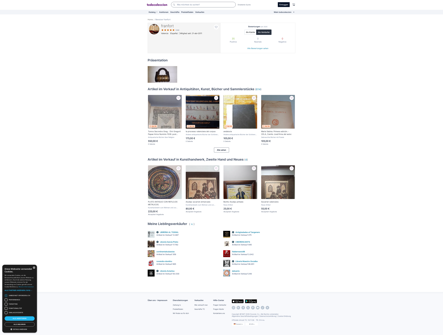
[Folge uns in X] (248, 307)
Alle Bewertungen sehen (257, 48)
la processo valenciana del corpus (201, 131)
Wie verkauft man (201, 305)
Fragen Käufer (218, 309)
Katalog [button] (152, 12)
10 (191, 224)
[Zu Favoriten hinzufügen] (216, 27)
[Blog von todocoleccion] (267, 307)
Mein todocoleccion (282, 12)
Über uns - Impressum (157, 300)
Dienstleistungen (180, 300)
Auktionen (163, 12)
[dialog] (19, 299)
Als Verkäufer (264, 32)
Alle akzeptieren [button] (19, 318)
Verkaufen (199, 12)
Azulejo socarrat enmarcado (198, 202)
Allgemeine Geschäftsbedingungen (245, 316)
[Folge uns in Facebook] (243, 307)
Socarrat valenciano (270, 202)
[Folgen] (178, 98)
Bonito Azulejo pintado (233, 202)
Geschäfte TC (199, 309)
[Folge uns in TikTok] (262, 307)
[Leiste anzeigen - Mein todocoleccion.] (293, 12)
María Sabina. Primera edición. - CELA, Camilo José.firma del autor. (276, 132)
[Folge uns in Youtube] (257, 307)
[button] (20, 290)
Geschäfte (174, 12)
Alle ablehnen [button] (19, 324)
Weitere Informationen (26, 287)
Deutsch (239, 324)
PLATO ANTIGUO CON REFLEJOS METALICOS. (162, 203)
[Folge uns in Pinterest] (253, 307)
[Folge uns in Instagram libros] (238, 307)
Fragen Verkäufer (219, 305)
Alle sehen (221, 150)
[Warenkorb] (293, 4)
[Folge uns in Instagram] (233, 307)
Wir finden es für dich (181, 313)
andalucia (227, 131)
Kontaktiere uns (219, 313)
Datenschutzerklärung (268, 316)
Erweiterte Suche (244, 5)
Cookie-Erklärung (284, 316)
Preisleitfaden (187, 12)
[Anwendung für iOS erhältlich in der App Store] (238, 301)
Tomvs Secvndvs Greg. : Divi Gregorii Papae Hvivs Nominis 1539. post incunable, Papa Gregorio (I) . (164, 133)
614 (258, 89)
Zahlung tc (177, 305)
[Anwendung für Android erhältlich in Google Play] (251, 301)
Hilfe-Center (218, 300)
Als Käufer (250, 32)
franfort (167, 26)
